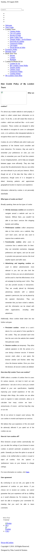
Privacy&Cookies (7, 543)
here (27, 472)
